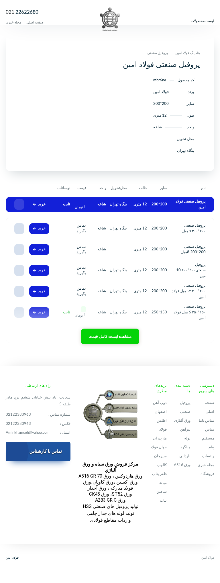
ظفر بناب (159, 474)
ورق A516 (182, 465)
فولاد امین (12, 557)
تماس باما (206, 421)
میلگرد (185, 447)
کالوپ (162, 465)
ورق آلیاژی (182, 421)
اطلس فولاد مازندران (160, 429)
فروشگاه (207, 474)
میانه (163, 483)
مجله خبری (13, 22)
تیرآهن (185, 429)
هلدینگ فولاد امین (187, 53)
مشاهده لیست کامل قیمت (110, 337)
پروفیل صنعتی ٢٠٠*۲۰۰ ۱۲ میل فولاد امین (189, 291)
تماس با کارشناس (46, 451)
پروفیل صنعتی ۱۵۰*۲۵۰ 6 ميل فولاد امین (190, 312)
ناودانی (184, 456)
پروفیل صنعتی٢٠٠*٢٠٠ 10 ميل (191, 270)
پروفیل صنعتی (157, 53)
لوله (187, 438)
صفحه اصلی (35, 22)
